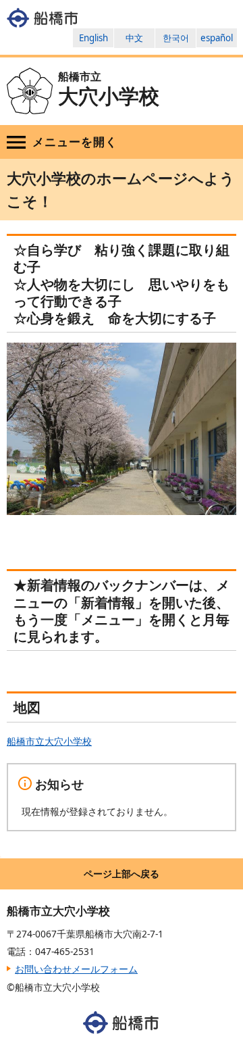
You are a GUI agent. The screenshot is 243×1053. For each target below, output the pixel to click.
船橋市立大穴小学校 (49, 741)
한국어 (176, 38)
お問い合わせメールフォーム (76, 968)
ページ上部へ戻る (121, 873)
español (216, 38)
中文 (134, 38)
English (93, 38)
